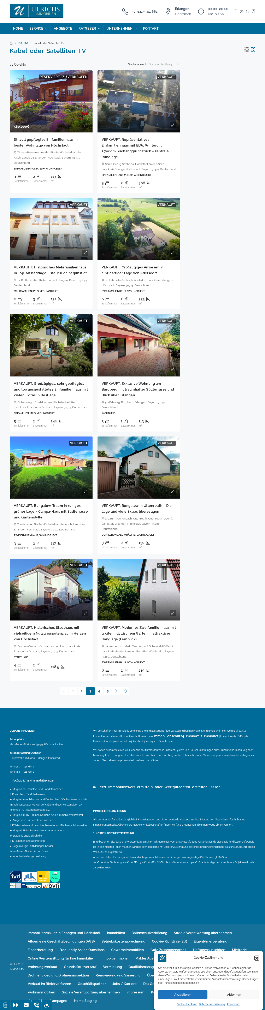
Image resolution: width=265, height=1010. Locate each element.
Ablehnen (234, 995)
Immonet (211, 736)
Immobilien (116, 933)
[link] (51, 101)
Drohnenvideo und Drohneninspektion (58, 975)
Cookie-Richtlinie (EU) (169, 941)
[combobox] (164, 64)
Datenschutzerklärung (212, 1004)
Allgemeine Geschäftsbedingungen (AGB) (61, 941)
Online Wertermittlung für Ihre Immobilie (60, 958)
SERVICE (36, 28)
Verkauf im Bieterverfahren (49, 984)
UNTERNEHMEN (119, 28)
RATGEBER (87, 28)
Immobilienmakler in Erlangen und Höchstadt (64, 933)
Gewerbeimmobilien (127, 950)
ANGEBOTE (63, 28)
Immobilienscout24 (168, 736)
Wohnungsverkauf (42, 967)
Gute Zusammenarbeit (169, 950)
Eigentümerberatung (210, 941)
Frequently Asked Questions (82, 950)
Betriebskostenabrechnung (123, 941)
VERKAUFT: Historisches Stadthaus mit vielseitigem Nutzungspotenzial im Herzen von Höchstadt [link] (50, 633)
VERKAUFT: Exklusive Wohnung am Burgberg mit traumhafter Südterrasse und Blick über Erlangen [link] (138, 389)
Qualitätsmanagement (146, 967)
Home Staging (85, 1001)
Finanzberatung (40, 950)
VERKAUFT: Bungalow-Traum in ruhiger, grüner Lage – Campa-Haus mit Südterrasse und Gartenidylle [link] (51, 511)
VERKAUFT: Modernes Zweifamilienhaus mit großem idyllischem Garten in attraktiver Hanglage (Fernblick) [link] (139, 633)
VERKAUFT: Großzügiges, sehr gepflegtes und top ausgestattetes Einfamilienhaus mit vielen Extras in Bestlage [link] (51, 389)
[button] (257, 958)
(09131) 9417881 (145, 11)
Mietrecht (240, 950)
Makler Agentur (147, 958)
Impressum (233, 1004)
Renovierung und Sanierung (118, 975)
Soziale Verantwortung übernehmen (203, 933)
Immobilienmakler (114, 958)
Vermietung (112, 967)
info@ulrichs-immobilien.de (32, 780)
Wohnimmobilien (41, 992)
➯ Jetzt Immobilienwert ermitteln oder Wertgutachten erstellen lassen (156, 787)
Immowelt (194, 736)
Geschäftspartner (92, 984)
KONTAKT (151, 28)
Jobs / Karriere (124, 984)
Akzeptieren (183, 995)
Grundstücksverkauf (80, 967)
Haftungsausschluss (209, 950)
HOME (18, 28)
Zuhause (21, 43)
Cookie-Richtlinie (187, 1004)
